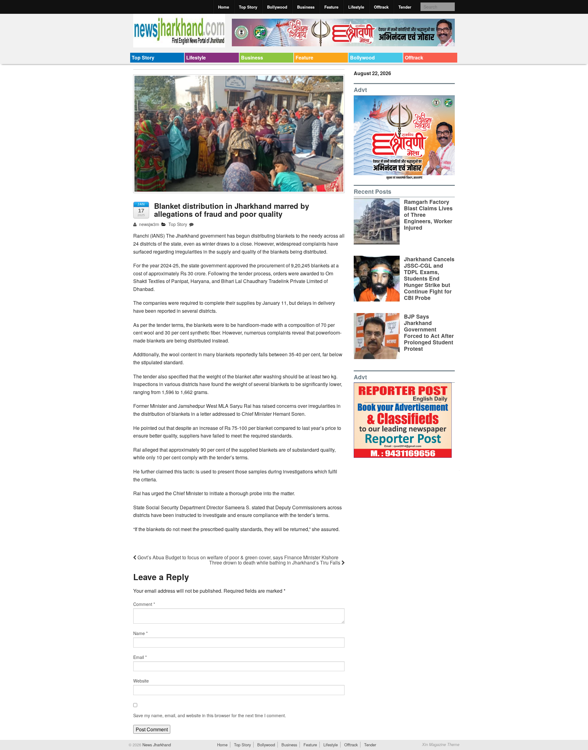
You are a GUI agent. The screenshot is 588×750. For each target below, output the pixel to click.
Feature (331, 7)
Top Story (248, 7)
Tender (404, 7)
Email (140, 657)
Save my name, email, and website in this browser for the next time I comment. (209, 715)
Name (140, 633)
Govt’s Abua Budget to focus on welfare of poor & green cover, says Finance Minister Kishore (237, 557)
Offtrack (381, 7)
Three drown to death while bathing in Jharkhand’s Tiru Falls (275, 562)
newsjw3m (148, 224)
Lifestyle (356, 7)
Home (223, 7)
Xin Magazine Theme (440, 744)
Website (141, 681)
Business (306, 7)
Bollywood (277, 7)
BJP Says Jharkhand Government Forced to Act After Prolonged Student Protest (429, 332)
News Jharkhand (156, 745)
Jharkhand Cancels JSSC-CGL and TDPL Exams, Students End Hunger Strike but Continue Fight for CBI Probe (429, 278)
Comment (144, 604)
